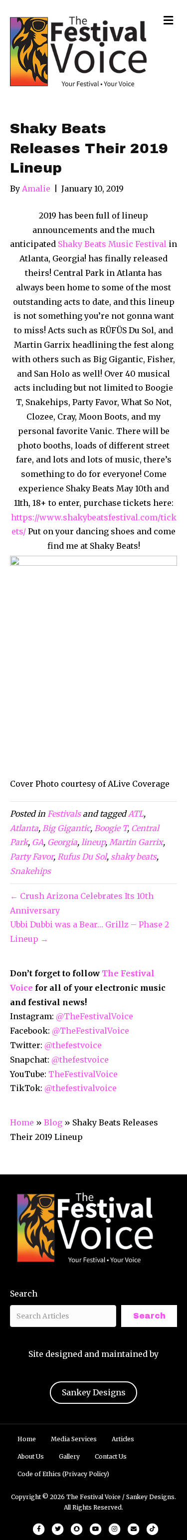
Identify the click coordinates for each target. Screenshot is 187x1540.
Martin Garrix (136, 842)
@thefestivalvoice (80, 1088)
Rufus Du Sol (82, 857)
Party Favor (31, 857)
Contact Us (111, 1456)
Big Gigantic (66, 828)
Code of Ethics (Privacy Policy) (63, 1474)
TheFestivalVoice (83, 1074)
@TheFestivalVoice (94, 1016)
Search (23, 1294)
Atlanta (24, 828)
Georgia (62, 842)
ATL (136, 814)
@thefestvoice (73, 1045)
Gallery (69, 1456)
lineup (93, 842)
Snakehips (30, 871)
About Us (30, 1456)
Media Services (74, 1439)
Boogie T (110, 828)
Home (22, 1122)
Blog (53, 1122)
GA (37, 842)
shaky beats (134, 857)
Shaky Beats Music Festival (112, 244)
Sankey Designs (94, 1392)
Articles (123, 1439)
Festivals (64, 814)
